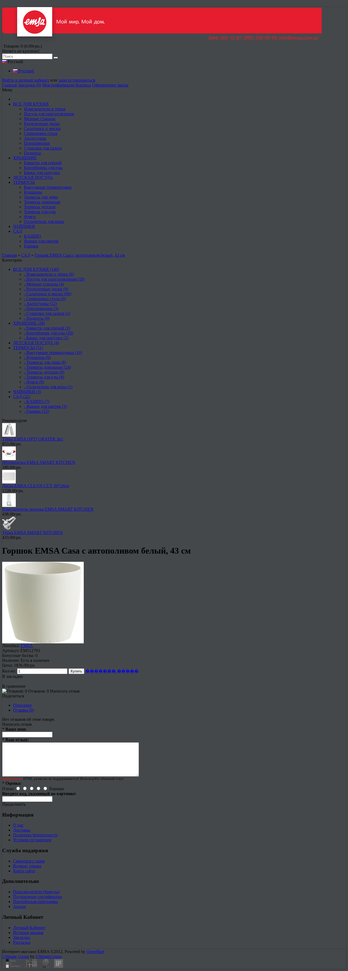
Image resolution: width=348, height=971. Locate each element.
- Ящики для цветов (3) (45, 406)
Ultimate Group (15, 956)
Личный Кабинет (29, 927)
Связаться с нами (29, 861)
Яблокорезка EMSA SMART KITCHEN (38, 462)
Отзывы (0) (23, 710)
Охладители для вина (44, 221)
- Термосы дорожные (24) (47, 367)
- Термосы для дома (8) (45, 362)
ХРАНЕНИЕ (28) (29, 323)
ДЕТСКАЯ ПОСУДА (33, 177)
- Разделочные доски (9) (46, 289)
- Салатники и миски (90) (47, 293)
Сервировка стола (40, 133)
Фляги (30, 216)
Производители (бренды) (36, 891)
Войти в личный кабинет (25, 80)
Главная (9, 85)
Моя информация (58, 85)
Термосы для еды (40, 211)
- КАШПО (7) (36, 401)
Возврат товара (27, 866)
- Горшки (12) (36, 411)
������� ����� (112, 671)
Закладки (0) (29, 85)
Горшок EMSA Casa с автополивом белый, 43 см (80, 255)
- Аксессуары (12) (40, 303)
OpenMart (95, 951)
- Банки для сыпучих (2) (46, 338)
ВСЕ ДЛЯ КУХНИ (31, 104)
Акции (19, 906)
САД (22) (21, 396)
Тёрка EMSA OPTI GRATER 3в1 (32, 439)
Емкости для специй (43, 162)
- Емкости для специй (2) (47, 328)
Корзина (83, 85)
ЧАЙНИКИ (24, 226)
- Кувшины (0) (37, 357)
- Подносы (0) (36, 318)
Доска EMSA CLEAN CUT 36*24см (35, 485)
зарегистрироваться (76, 80)
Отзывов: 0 (38, 691)
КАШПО (32, 236)
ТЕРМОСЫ (24, 182)
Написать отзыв (65, 691)
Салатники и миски (42, 128)
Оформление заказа (110, 85)
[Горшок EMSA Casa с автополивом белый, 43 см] (43, 642)
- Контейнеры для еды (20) (48, 333)
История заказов (28, 932)
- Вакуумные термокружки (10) (53, 352)
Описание (22, 705)
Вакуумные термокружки (48, 187)
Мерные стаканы (39, 118)
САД (17, 231)
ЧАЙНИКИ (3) (27, 391)
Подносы (32, 153)
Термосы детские (40, 206)
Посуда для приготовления (49, 113)
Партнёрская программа (35, 901)
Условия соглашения (32, 839)
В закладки (12, 676)
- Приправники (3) (41, 308)
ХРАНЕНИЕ (25, 158)
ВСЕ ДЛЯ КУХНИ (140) (36, 269)
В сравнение (14, 686)
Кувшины (33, 192)
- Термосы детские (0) (44, 372)
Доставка (21, 830)
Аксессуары (35, 138)
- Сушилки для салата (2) (47, 313)
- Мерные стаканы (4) (44, 284)
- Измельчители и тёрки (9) (49, 274)
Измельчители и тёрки (45, 109)
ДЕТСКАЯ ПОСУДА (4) (36, 342)
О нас (18, 825)
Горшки (31, 246)
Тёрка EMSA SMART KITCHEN (32, 532)
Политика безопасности (35, 835)
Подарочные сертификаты (37, 896)
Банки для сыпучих (42, 172)
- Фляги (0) (34, 382)
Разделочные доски (42, 123)
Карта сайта (24, 870)
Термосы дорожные (42, 202)
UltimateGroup (48, 956)
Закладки (21, 937)
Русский (25, 71)
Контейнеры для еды (43, 167)
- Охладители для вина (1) (48, 386)
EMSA (27, 645)
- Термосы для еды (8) (44, 377)
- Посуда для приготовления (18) (54, 279)
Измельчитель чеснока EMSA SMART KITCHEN (48, 509)
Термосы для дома (41, 197)
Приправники (37, 143)
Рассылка (21, 942)
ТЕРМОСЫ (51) (28, 347)
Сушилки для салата (43, 148)
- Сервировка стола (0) (45, 298)
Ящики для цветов (41, 241)
